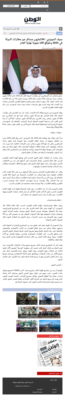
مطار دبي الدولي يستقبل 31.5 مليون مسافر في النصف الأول (28, 316)
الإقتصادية (58, 48)
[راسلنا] (47, 10)
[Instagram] (38, 2)
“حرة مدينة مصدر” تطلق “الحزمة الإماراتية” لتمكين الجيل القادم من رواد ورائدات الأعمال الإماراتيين (28, 304)
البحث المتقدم (11, 6)
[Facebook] (47, 2)
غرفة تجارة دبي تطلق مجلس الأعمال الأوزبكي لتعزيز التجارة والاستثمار (49, 316)
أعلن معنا (39, 389)
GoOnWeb (25, 386)
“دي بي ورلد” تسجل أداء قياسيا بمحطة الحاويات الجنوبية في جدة (50, 330)
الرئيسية (54, 389)
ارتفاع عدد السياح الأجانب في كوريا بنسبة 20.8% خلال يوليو (28, 33)
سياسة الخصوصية (37, 392)
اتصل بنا (54, 392)
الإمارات (3, 33)
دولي (46, 33)
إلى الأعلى (53, 380)
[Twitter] (44, 2)
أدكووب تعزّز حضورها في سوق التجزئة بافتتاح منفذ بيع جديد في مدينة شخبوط (28, 331)
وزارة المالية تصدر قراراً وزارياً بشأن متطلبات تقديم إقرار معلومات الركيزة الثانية (49, 304)
